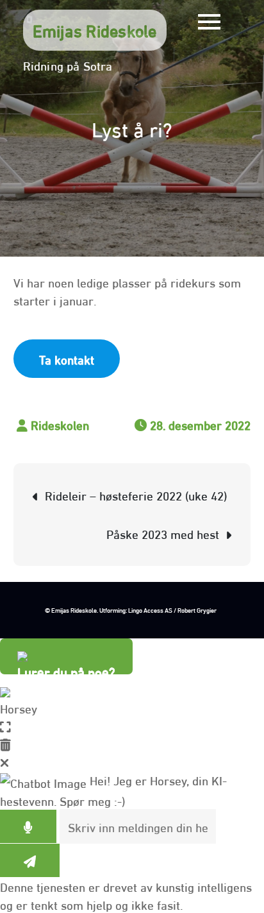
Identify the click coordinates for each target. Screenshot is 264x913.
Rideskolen (60, 424)
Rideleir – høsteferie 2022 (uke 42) (136, 495)
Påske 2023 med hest (162, 533)
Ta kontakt (66, 359)
